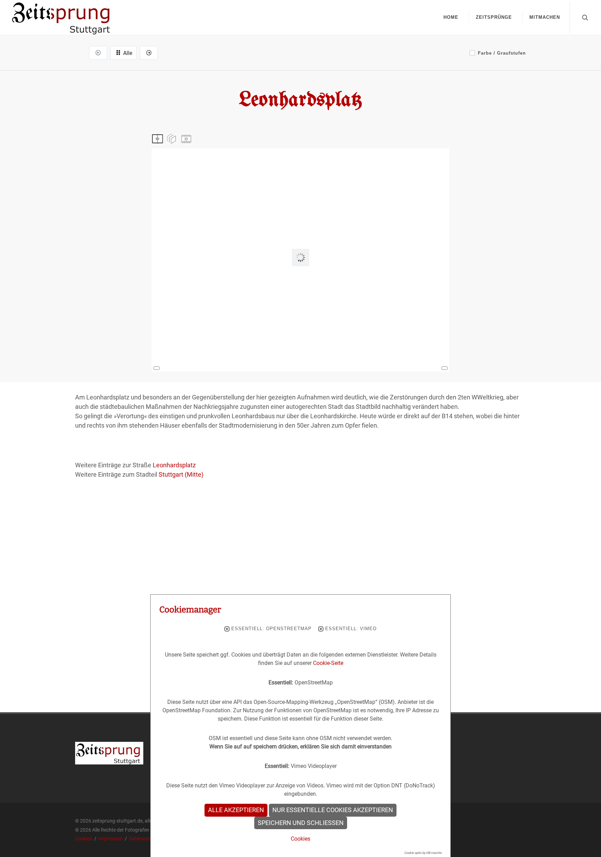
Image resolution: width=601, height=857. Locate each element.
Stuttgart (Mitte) (181, 474)
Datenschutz (143, 838)
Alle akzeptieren (236, 810)
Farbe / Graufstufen (502, 53)
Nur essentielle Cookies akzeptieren (332, 810)
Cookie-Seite (328, 663)
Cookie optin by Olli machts (423, 853)
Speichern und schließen (301, 822)
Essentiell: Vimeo (351, 628)
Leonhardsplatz (174, 465)
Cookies (84, 838)
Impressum (111, 838)
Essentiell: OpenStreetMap (271, 628)
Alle (127, 53)
